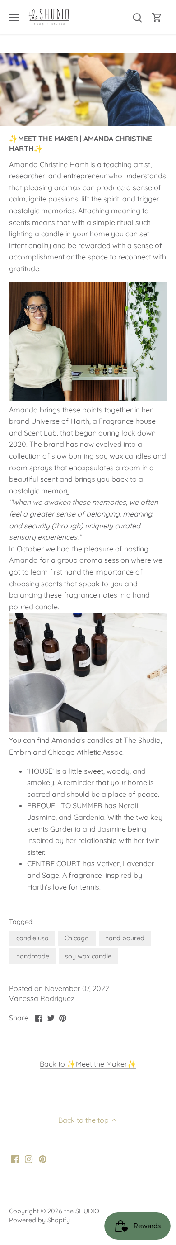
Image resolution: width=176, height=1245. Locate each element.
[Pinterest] (42, 1159)
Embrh (20, 752)
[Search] (137, 17)
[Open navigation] (14, 17)
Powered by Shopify (39, 1220)
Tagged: (21, 922)
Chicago (77, 938)
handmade (32, 956)
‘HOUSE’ (40, 771)
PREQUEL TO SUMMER (64, 805)
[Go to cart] (157, 17)
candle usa (32, 938)
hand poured (124, 938)
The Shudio (142, 740)
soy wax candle (88, 956)
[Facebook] (15, 1159)
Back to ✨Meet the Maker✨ (88, 1063)
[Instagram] (28, 1159)
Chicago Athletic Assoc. (86, 752)
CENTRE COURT (54, 863)
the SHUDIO (81, 1211)
